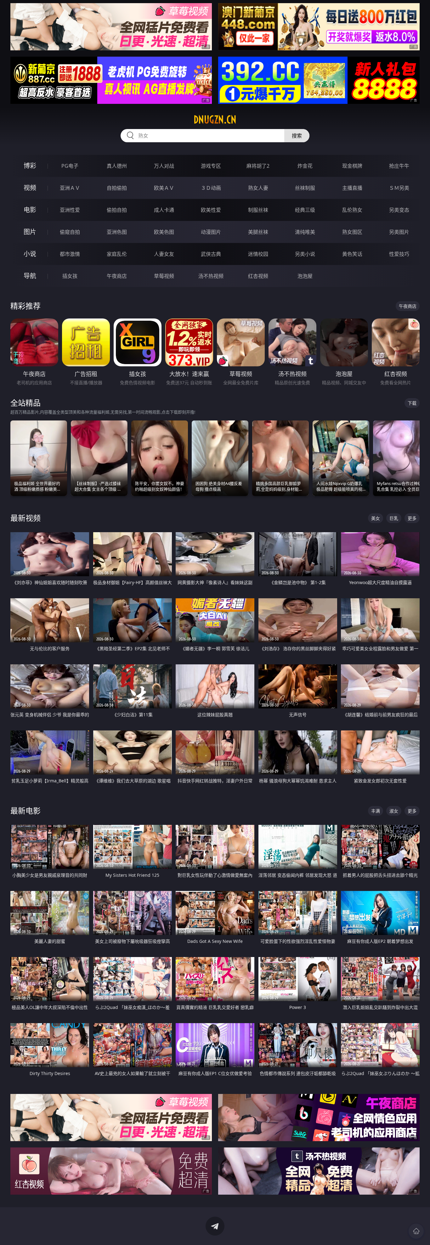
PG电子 (69, 165)
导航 (30, 276)
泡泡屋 (305, 276)
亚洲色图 (117, 231)
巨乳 (393, 518)
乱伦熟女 (352, 209)
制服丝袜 (258, 209)
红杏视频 (258, 276)
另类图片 (399, 231)
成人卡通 (164, 209)
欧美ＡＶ (164, 187)
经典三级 (305, 209)
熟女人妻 (258, 187)
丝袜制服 (305, 187)
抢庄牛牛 (399, 165)
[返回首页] (416, 1231)
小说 (30, 254)
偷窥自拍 (70, 231)
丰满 (375, 811)
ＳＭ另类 (399, 187)
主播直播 (352, 187)
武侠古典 (211, 254)
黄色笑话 (352, 254)
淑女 (393, 811)
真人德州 (117, 165)
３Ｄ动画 (211, 187)
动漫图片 (211, 231)
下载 (412, 403)
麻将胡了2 (257, 165)
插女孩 (69, 276)
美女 (375, 518)
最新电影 (25, 810)
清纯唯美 (305, 231)
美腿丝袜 (258, 231)
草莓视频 (164, 276)
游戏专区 (211, 165)
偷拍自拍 (117, 209)
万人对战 (164, 165)
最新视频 (25, 518)
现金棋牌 (352, 165)
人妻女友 (164, 254)
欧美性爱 (211, 209)
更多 (412, 518)
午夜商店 (117, 276)
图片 (30, 232)
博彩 (30, 165)
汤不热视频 (210, 276)
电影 (30, 210)
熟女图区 (352, 231)
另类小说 (305, 254)
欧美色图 (164, 231)
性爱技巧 (399, 254)
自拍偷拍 (117, 187)
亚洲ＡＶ (70, 187)
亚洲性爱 (70, 209)
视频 (30, 187)
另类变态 (399, 209)
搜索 (297, 135)
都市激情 (70, 254)
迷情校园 (258, 254)
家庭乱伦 (117, 254)
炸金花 (305, 165)
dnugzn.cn (215, 119)
